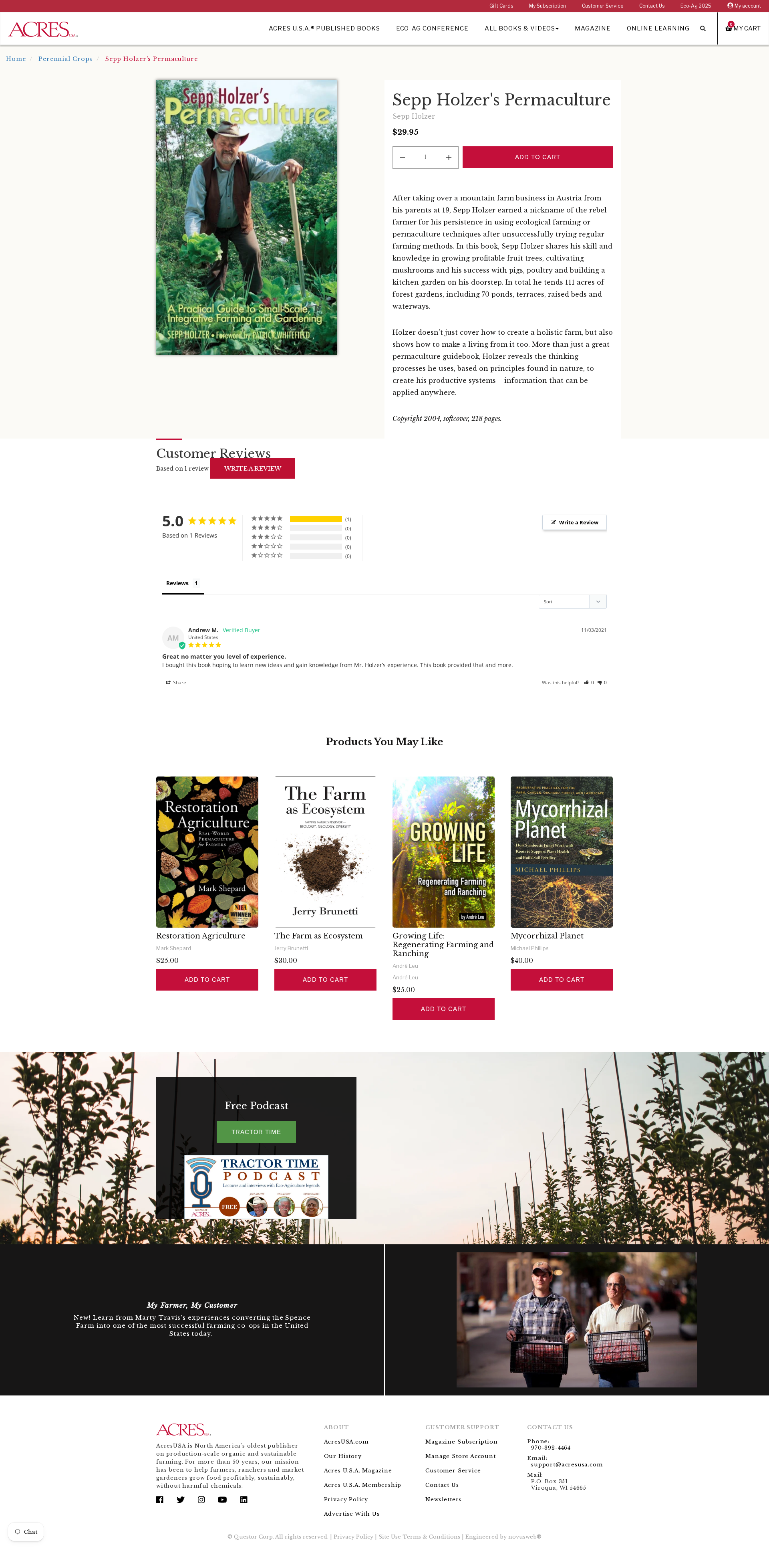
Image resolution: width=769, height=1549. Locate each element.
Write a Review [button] (578, 522)
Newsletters (443, 1499)
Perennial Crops (65, 59)
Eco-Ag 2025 (695, 6)
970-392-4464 (551, 1447)
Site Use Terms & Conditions (419, 1536)
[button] (589, 682)
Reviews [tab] (177, 583)
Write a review (252, 468)
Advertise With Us (352, 1514)
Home (16, 59)
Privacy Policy (346, 1499)
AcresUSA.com (346, 1441)
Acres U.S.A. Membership (363, 1485)
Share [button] (179, 682)
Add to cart (207, 979)
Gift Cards (501, 6)
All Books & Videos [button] (520, 28)
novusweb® (525, 1536)
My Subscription (547, 6)
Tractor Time (256, 1131)
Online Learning (658, 28)
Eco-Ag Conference (432, 28)
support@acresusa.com (566, 1464)
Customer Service (602, 6)
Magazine (593, 28)
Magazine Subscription (461, 1441)
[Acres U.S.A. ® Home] (43, 28)
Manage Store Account (460, 1456)
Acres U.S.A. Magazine (358, 1470)
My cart (745, 28)
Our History (343, 1456)
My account (747, 6)
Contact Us (651, 6)
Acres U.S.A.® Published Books (324, 28)
